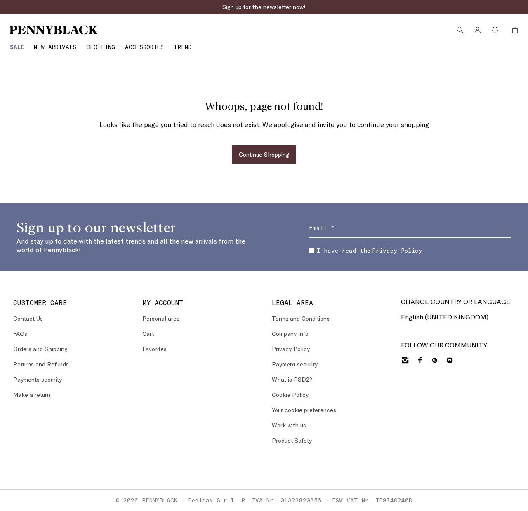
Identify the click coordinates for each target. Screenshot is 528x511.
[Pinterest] (435, 360)
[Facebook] (420, 360)
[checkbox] (311, 250)
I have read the (369, 250)
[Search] (460, 30)
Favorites (154, 348)
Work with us (289, 425)
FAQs (20, 333)
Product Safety (292, 440)
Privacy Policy (397, 250)
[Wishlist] (495, 30)
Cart (148, 333)
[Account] (477, 30)
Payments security (37, 379)
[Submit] (507, 229)
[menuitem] (17, 46)
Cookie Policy (290, 394)
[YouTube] (450, 360)
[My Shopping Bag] (512, 30)
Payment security (295, 364)
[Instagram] (405, 360)
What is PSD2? (292, 379)
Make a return (31, 394)
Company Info (290, 333)
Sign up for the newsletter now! (264, 6)
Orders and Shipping (40, 348)
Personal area (161, 318)
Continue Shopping (264, 154)
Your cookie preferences (304, 409)
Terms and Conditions (301, 318)
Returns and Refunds (41, 364)
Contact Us (28, 318)
